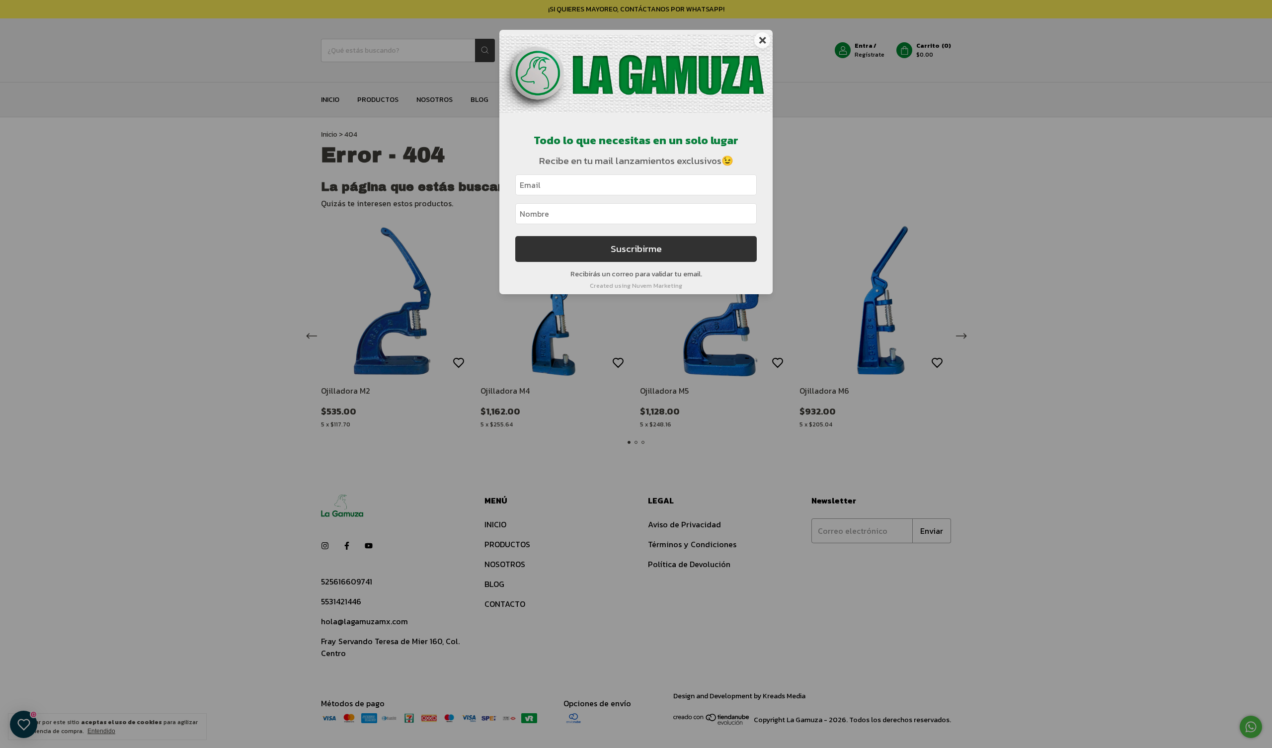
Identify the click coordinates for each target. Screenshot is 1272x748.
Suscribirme (636, 249)
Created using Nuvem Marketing (636, 285)
